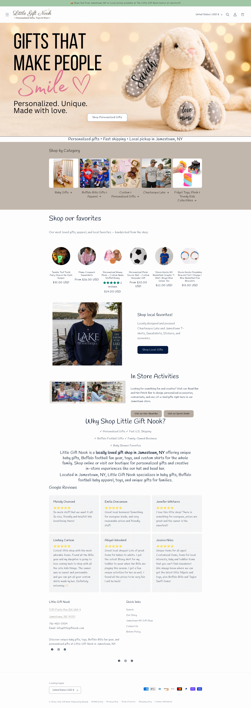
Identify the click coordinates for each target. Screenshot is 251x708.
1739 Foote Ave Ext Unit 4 (65, 609)
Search (130, 609)
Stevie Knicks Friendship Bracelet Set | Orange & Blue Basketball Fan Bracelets (190, 276)
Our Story (131, 615)
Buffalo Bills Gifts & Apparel (94, 195)
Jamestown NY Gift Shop (139, 620)
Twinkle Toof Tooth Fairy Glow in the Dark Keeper (61, 275)
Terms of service (128, 701)
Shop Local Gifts (152, 350)
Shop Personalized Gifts (107, 117)
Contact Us (132, 626)
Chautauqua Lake (154, 193)
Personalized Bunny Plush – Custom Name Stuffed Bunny (113, 275)
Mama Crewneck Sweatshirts (87, 274)
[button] (7, 14)
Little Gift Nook (64, 702)
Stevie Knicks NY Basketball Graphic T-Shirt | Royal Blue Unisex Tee (164, 276)
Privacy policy (112, 701)
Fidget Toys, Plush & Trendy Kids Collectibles (187, 197)
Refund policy (97, 701)
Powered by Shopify (79, 702)
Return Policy (133, 631)
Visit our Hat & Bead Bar (146, 413)
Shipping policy (145, 701)
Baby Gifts (62, 193)
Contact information (163, 701)
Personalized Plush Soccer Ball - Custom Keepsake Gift (138, 275)
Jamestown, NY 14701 (62, 616)
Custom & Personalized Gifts (123, 195)
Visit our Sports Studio (179, 413)
